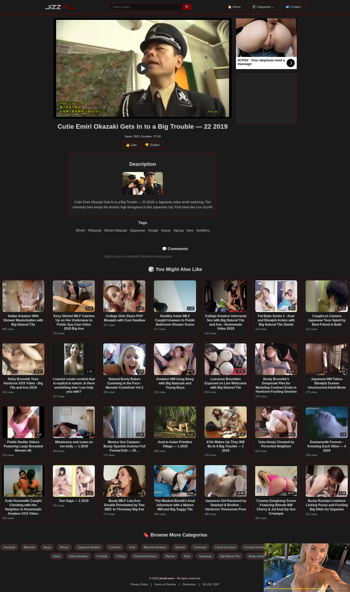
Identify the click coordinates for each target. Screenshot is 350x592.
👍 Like (131, 145)
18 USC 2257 (211, 584)
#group (179, 230)
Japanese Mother (89, 547)
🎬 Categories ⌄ (263, 7)
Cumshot (115, 547)
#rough (153, 230)
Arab (187, 556)
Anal (132, 547)
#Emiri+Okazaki (116, 230)
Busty (47, 547)
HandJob (9, 547)
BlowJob (29, 547)
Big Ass (170, 556)
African (64, 547)
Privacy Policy (139, 584)
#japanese (138, 230)
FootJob (102, 556)
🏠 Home (234, 7)
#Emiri (81, 230)
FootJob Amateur (255, 547)
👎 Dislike (152, 145)
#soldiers (202, 230)
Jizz (61, 7)
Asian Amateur (78, 556)
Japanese (205, 556)
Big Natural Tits (230, 556)
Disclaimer (189, 584)
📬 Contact (293, 7)
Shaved (180, 547)
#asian (166, 230)
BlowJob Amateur (155, 547)
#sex (190, 230)
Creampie (200, 547)
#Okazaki (95, 230)
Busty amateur (258, 556)
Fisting (120, 556)
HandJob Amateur (145, 556)
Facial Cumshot (225, 547)
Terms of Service (165, 584)
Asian (56, 556)
